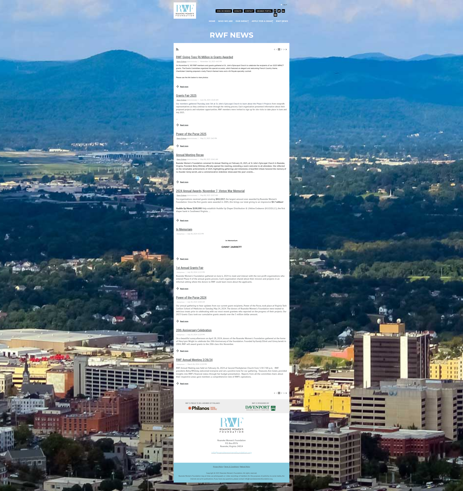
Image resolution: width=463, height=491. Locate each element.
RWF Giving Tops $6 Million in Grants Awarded (204, 57)
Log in (285, 5)
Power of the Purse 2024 (191, 297)
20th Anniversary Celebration (194, 330)
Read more (184, 87)
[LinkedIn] (283, 11)
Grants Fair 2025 (186, 95)
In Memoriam (184, 229)
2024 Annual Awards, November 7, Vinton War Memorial (210, 191)
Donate (238, 11)
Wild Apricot (267, 486)
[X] (279, 11)
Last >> (286, 49)
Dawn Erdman (181, 61)
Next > (284, 49)
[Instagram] (275, 15)
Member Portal (264, 11)
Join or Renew (224, 11)
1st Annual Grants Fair (189, 268)
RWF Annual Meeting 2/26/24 (194, 360)
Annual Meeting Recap (190, 155)
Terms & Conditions (231, 467)
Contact (249, 11)
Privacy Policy (218, 467)
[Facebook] (275, 11)
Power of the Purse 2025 (191, 134)
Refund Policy (245, 467)
